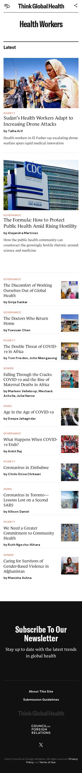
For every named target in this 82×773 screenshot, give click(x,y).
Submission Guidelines (41, 699)
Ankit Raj (15, 451)
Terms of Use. (47, 762)
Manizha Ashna (19, 578)
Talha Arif (15, 131)
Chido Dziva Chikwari (24, 474)
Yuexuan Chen (19, 330)
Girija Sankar (18, 302)
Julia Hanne (26, 396)
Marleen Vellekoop (22, 391)
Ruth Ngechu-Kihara (24, 545)
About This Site (41, 691)
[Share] (76, 5)
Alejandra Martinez (23, 233)
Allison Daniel (18, 512)
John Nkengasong (43, 358)
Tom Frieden (18, 358)
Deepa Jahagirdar (22, 418)
